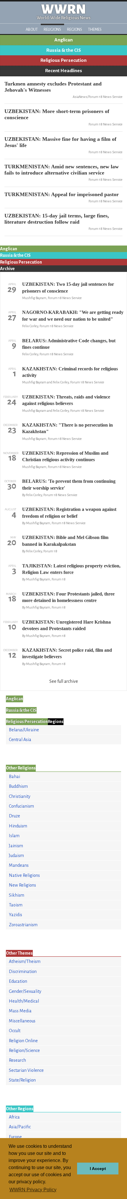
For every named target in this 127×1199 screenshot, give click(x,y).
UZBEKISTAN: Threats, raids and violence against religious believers (66, 400)
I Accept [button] (98, 1168)
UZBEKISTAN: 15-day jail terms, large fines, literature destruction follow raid (56, 219)
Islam (14, 835)
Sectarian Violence (26, 1070)
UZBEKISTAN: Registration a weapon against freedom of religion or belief (69, 512)
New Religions (22, 885)
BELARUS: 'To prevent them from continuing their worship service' (68, 484)
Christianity (19, 796)
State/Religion (22, 1080)
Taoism (15, 905)
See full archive (63, 681)
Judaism (16, 855)
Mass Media (20, 1010)
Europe (15, 1137)
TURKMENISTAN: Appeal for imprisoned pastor (61, 194)
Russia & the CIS (63, 50)
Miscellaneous (22, 1021)
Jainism (16, 845)
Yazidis (15, 914)
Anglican (63, 40)
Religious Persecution (63, 60)
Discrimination (23, 971)
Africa (14, 1117)
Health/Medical (24, 1001)
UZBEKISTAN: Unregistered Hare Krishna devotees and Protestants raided (66, 625)
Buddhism (18, 786)
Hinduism (18, 826)
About (32, 29)
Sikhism (16, 895)
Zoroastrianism (23, 924)
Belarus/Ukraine (24, 729)
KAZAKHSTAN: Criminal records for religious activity (70, 372)
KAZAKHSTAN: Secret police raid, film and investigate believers (67, 653)
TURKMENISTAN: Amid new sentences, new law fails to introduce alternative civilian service (61, 170)
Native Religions (24, 875)
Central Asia (20, 739)
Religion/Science (24, 1050)
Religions (52, 29)
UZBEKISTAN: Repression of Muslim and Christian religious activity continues (65, 456)
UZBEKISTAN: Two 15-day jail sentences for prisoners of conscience (68, 287)
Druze (14, 816)
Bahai (14, 776)
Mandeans (19, 865)
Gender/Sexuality (25, 991)
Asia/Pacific (20, 1126)
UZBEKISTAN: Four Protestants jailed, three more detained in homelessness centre (68, 597)
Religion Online (23, 1040)
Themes (95, 29)
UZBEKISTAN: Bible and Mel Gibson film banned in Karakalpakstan (65, 540)
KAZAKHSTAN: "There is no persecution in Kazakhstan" (67, 428)
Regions (74, 29)
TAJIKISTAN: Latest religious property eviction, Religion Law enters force (71, 569)
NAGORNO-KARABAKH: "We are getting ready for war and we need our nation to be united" (72, 315)
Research (17, 1060)
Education (18, 981)
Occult (14, 1030)
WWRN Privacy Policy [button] (32, 1189)
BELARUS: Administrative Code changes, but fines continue (68, 344)
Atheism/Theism (24, 961)
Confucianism (21, 806)
